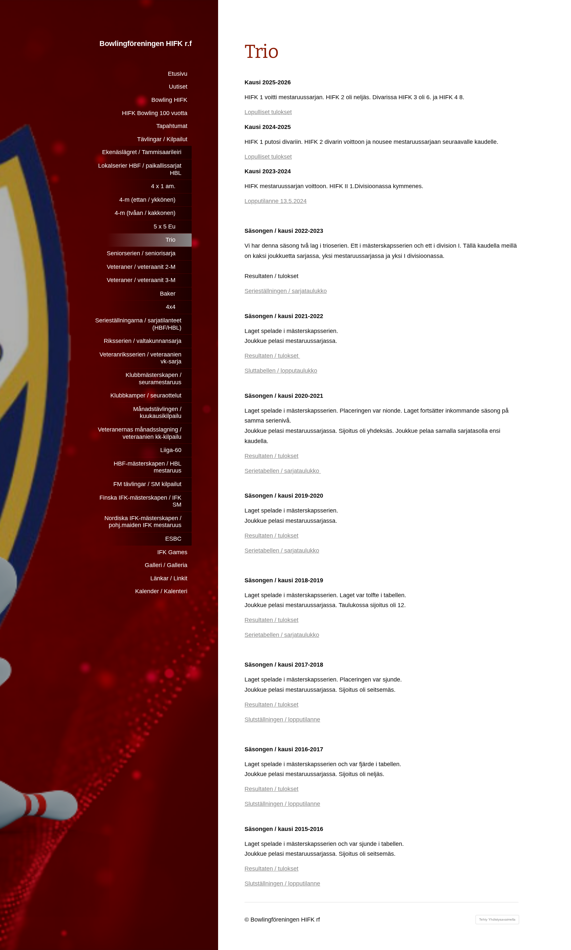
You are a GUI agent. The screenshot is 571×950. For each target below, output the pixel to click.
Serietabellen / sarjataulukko (283, 471)
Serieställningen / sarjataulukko (286, 291)
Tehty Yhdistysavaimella (497, 919)
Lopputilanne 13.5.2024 (276, 201)
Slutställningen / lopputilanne (282, 719)
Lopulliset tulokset (268, 112)
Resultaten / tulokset (272, 355)
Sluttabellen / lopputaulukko (281, 370)
